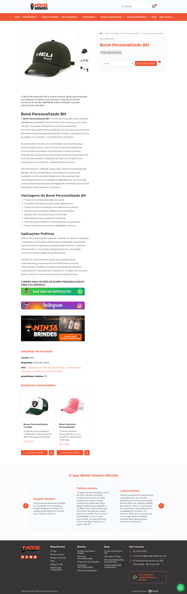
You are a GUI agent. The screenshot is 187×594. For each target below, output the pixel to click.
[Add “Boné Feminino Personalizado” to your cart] (87, 452)
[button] (146, 63)
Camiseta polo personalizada (47, 371)
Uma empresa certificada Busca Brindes (147, 577)
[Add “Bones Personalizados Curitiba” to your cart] (51, 452)
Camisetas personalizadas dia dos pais (45, 367)
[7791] (159, 62)
